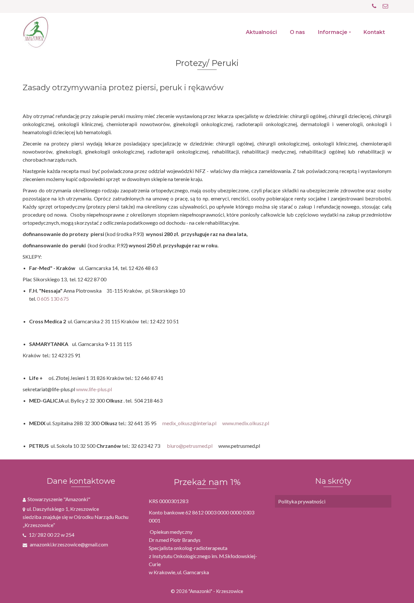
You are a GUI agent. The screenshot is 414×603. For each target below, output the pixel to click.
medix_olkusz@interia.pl (189, 423)
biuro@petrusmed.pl (189, 446)
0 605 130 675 (53, 299)
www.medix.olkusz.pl (245, 423)
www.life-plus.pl (94, 389)
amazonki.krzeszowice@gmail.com (68, 544)
